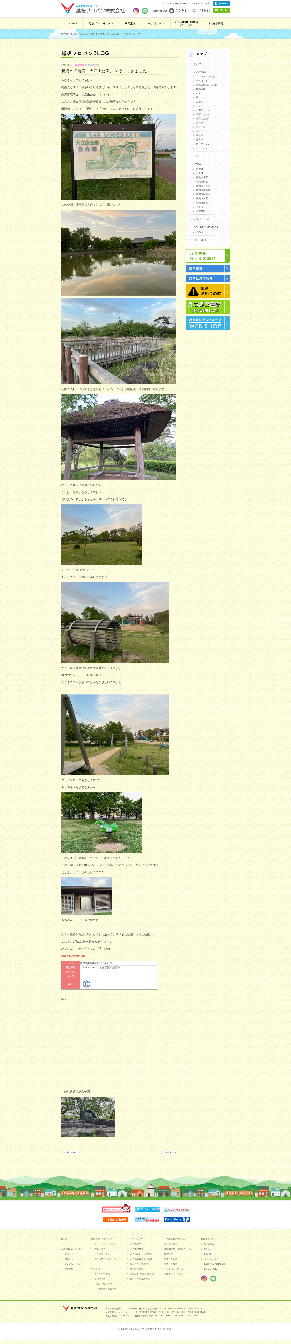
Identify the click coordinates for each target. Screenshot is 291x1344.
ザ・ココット (203, 80)
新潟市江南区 (92, 65)
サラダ (199, 131)
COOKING (199, 71)
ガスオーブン (203, 143)
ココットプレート (205, 76)
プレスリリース (72, 1264)
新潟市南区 (202, 198)
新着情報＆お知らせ (71, 1249)
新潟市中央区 (203, 185)
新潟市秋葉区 (203, 194)
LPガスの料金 (136, 1244)
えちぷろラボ (201, 219)
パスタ (199, 93)
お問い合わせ (170, 1264)
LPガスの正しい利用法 (141, 1254)
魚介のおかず (203, 118)
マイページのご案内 (200, 3)
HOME (73, 23)
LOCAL (79, 65)
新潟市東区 (202, 181)
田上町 (199, 173)
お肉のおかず (203, 110)
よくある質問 (215, 23)
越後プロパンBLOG (210, 1239)
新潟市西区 (202, 202)
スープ (199, 122)
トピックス (70, 1254)
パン (198, 106)
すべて (197, 64)
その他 (199, 232)
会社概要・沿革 (102, 1254)
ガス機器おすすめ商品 (175, 1239)
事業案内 (130, 23)
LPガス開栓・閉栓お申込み (177, 1249)
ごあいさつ (99, 1249)
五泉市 (199, 207)
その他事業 (99, 1279)
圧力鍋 (199, 139)
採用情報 (168, 1254)
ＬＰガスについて (156, 23)
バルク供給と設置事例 (105, 1288)
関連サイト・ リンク (174, 1273)
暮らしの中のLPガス (140, 1279)
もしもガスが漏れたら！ (142, 1264)
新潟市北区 (202, 177)
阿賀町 (199, 169)
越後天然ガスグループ (105, 1259)
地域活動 (69, 1269)
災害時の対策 (136, 1269)
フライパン (202, 148)
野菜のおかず (203, 114)
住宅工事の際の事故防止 (142, 1273)
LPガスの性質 (136, 1249)
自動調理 (200, 89)
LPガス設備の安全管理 (141, 1259)
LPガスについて (134, 1239)
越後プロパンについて (101, 23)
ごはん (199, 101)
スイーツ (200, 127)
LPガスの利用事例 (103, 1283)
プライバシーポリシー (176, 3)
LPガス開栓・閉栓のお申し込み (186, 23)
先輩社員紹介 (170, 1259)
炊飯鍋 (199, 135)
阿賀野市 (200, 211)
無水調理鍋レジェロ (206, 84)
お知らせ (69, 1259)
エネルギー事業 (102, 1273)
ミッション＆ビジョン (105, 1244)
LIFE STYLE (201, 240)
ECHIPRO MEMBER (206, 227)
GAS (196, 156)
